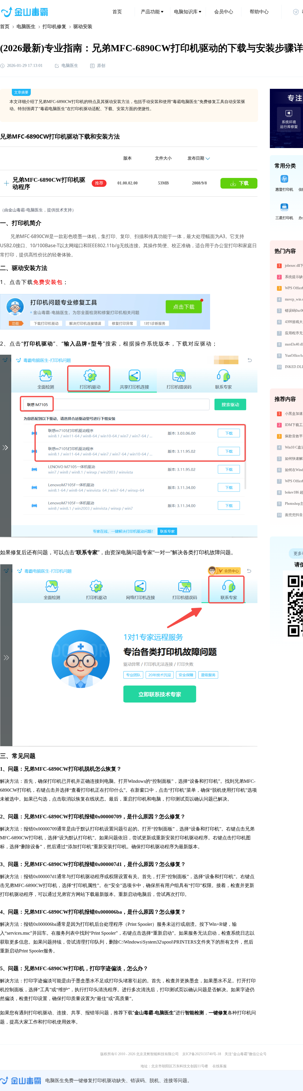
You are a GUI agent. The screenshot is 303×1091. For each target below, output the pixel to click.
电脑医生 (26, 26)
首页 (117, 11)
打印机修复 (54, 26)
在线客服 (219, 1066)
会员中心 (223, 11)
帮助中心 (259, 11)
